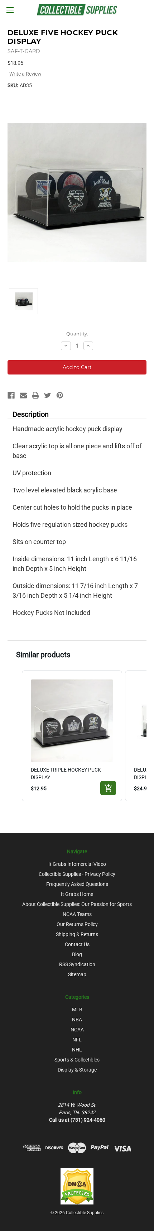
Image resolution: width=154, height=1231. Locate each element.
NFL (77, 1039)
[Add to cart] (108, 788)
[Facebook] (11, 395)
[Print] (35, 395)
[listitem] (72, 736)
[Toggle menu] (10, 10)
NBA (77, 1019)
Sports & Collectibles (77, 1060)
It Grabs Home (77, 894)
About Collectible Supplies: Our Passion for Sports (77, 904)
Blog (77, 954)
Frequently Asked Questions (77, 884)
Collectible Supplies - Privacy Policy (77, 874)
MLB (77, 1009)
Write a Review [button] (25, 74)
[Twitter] (47, 395)
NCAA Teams (77, 914)
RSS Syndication (77, 964)
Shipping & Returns (77, 934)
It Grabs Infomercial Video (77, 864)
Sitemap (77, 974)
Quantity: (77, 334)
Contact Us (77, 944)
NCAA (77, 1029)
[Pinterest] (59, 395)
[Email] (23, 395)
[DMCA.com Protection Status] (77, 1186)
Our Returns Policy (77, 924)
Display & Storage (77, 1070)
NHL (77, 1050)
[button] (15, 736)
